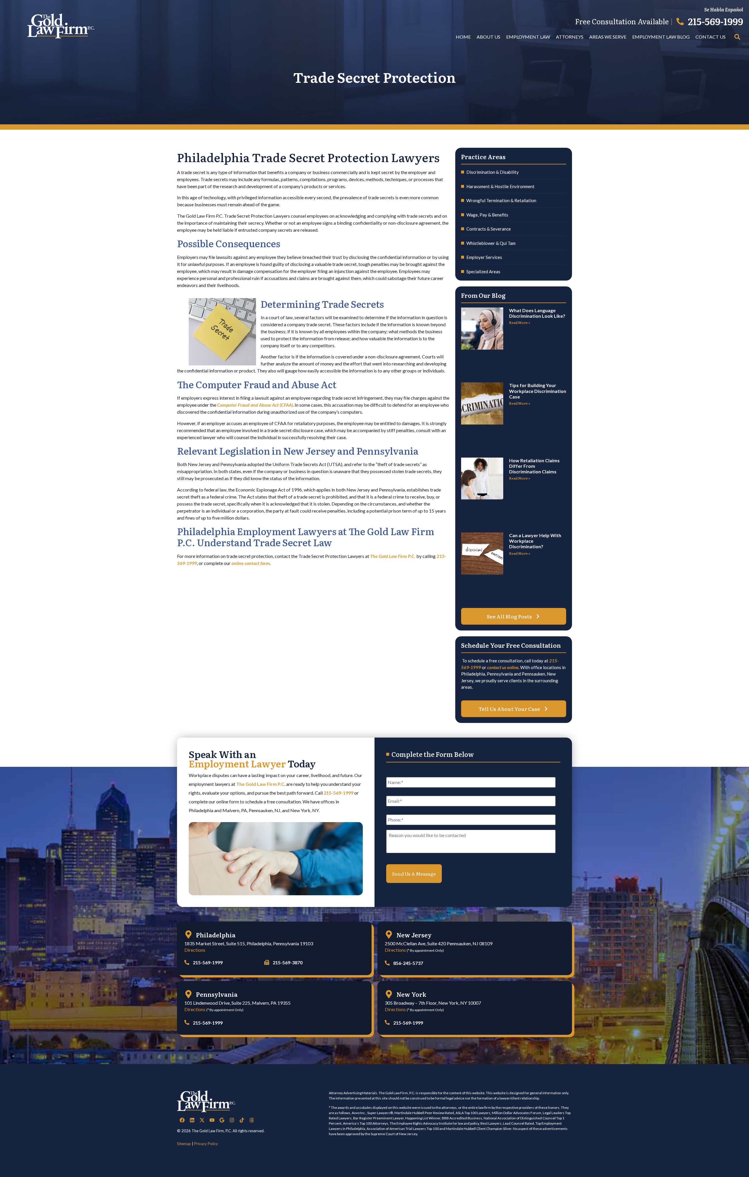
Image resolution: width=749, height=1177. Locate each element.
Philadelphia (216, 934)
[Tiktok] (242, 1120)
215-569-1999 (715, 21)
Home (463, 36)
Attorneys (569, 36)
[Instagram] (232, 1120)
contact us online (502, 667)
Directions (194, 950)
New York (411, 994)
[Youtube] (212, 1120)
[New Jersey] (389, 934)
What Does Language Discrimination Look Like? (537, 313)
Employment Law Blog (661, 36)
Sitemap (184, 1143)
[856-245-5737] (387, 962)
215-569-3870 (288, 962)
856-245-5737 (408, 963)
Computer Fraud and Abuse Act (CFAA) (255, 405)
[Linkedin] (192, 1120)
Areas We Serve (607, 36)
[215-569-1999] (680, 21)
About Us (488, 36)
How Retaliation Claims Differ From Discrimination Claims (534, 466)
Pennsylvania (217, 994)
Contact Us (710, 36)
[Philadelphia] (188, 934)
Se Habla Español (723, 9)
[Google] (222, 1120)
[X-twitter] (202, 1120)
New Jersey (414, 934)
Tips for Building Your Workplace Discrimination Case (537, 390)
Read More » (519, 322)
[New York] (389, 994)
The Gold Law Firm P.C (260, 784)
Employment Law (528, 36)
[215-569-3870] (266, 962)
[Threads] (252, 1120)
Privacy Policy (206, 1143)
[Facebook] (182, 1120)
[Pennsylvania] (188, 994)
